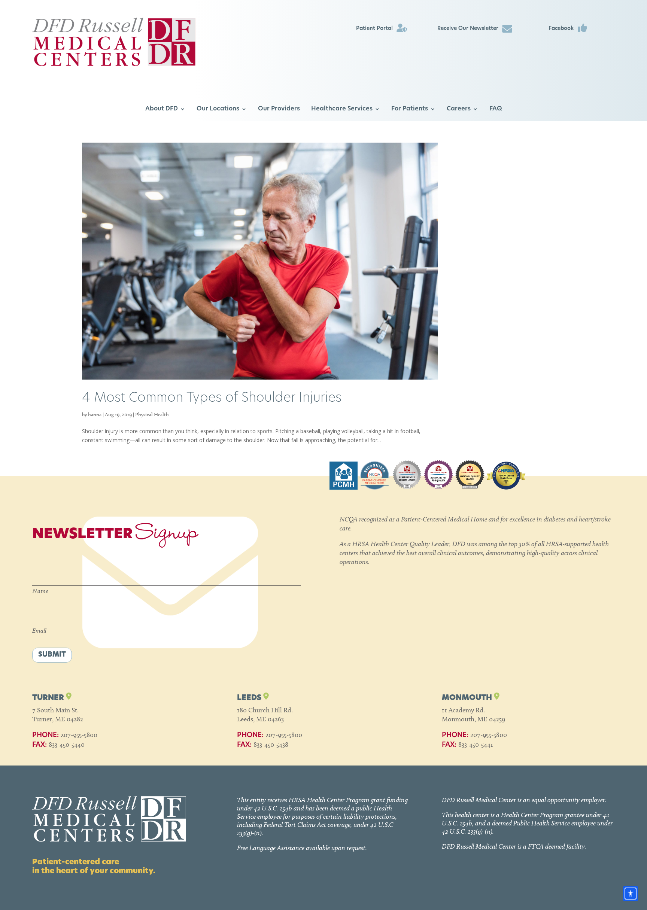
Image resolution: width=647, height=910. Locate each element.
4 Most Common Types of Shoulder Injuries (211, 398)
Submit (52, 655)
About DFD (161, 109)
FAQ (495, 109)
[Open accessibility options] (630, 893)
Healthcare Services (342, 109)
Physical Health (152, 414)
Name (40, 590)
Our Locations (218, 109)
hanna (94, 414)
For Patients (409, 109)
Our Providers (279, 109)
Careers (459, 109)
